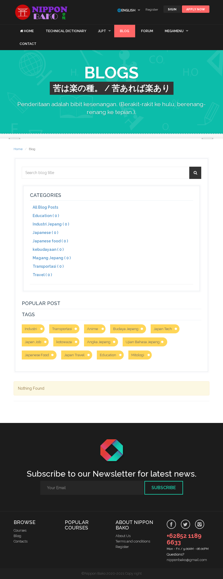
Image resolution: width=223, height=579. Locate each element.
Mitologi (137, 355)
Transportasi (62, 329)
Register (151, 9)
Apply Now (195, 9)
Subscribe (163, 487)
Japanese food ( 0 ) (50, 241)
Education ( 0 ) (46, 216)
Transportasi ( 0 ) (48, 266)
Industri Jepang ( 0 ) (51, 224)
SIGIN (172, 9)
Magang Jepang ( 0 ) (52, 258)
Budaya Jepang (125, 329)
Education (108, 355)
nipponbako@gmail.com (187, 560)
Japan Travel (74, 355)
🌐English (126, 10)
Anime (92, 329)
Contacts (20, 541)
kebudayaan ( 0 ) (48, 249)
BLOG (124, 31)
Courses (20, 530)
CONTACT (28, 44)
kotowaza (64, 342)
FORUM (147, 31)
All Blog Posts (45, 207)
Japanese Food (37, 355)
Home (18, 149)
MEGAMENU (174, 31)
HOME (29, 31)
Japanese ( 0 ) (45, 232)
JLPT (102, 31)
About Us (123, 536)
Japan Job (33, 342)
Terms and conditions (133, 541)
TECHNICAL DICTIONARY (66, 31)
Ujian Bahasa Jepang (143, 342)
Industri (31, 329)
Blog (17, 536)
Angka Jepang (98, 342)
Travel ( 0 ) (42, 275)
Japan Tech (163, 329)
